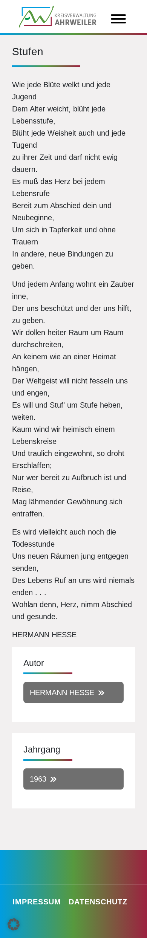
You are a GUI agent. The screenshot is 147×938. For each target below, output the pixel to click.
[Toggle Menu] (118, 18)
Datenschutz (98, 902)
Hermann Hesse (62, 692)
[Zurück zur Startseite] (57, 16)
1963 (38, 779)
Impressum (36, 902)
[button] (13, 924)
